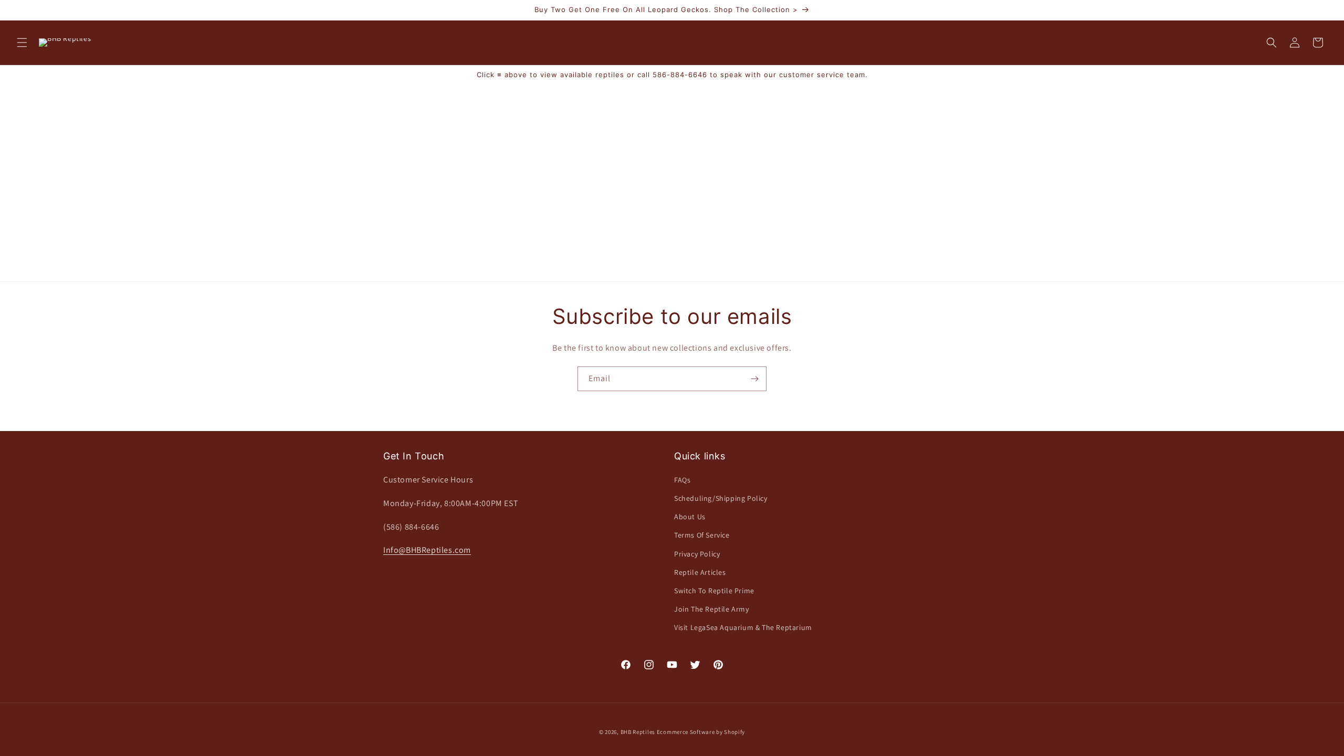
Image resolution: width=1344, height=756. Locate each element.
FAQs (682, 480)
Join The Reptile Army (711, 609)
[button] (22, 42)
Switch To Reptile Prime (714, 590)
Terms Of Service (702, 535)
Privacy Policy (697, 554)
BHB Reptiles (638, 732)
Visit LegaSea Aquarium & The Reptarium (743, 627)
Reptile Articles (700, 572)
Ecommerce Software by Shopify (701, 732)
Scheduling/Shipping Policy (721, 498)
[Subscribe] (754, 378)
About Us (690, 516)
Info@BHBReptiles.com (427, 549)
